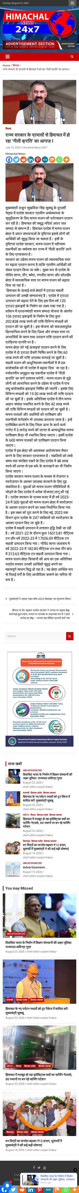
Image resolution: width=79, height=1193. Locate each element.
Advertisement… (35, 867)
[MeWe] (45, 159)
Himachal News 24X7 (35, 147)
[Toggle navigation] (7, 56)
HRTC (26, 815)
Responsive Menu (72, 3)
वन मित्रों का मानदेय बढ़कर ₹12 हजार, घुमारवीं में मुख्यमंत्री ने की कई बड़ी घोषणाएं (46, 846)
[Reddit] (23, 159)
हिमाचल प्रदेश (36, 792)
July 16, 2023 (13, 147)
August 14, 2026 (32, 853)
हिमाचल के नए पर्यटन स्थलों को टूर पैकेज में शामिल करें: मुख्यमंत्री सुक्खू (46, 798)
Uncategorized (32, 770)
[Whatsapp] (59, 159)
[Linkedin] (30, 159)
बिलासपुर (26, 841)
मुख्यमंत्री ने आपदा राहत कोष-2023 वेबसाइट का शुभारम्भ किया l (40, 599)
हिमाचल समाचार (49, 792)
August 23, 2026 (32, 782)
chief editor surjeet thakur (38, 786)
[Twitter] (16, 159)
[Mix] (52, 159)
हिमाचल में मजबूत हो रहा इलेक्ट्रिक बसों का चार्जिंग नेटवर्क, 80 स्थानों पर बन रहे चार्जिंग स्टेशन (46, 822)
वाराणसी (26, 792)
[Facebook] (9, 159)
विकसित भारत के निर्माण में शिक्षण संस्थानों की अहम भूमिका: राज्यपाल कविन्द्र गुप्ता (47, 776)
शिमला (8, 128)
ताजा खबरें (15, 764)
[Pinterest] (38, 159)
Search (69, 636)
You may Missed (19, 888)
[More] (66, 159)
